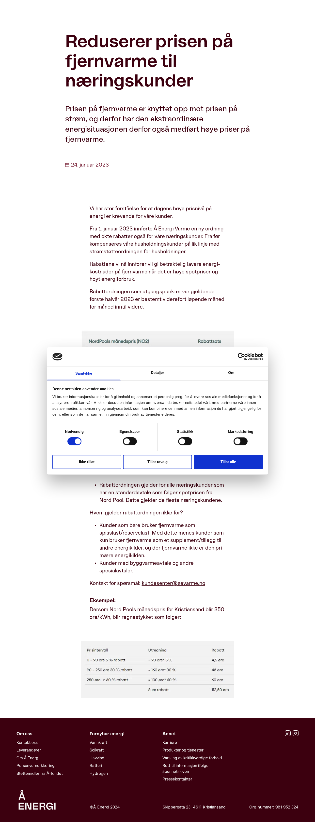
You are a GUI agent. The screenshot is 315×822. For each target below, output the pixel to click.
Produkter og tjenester (183, 750)
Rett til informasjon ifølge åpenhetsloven (185, 768)
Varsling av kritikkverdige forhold (192, 758)
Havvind (97, 758)
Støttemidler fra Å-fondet (39, 773)
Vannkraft (98, 742)
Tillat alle (228, 462)
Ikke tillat (86, 462)
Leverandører (28, 750)
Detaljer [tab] (157, 372)
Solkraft (97, 750)
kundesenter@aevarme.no (173, 583)
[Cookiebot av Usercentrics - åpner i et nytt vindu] (241, 356)
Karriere (169, 742)
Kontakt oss (27, 742)
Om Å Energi (27, 758)
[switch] (130, 441)
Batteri (96, 766)
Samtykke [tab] (83, 373)
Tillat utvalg (157, 462)
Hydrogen (99, 773)
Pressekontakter (177, 779)
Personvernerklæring (35, 766)
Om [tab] (231, 372)
